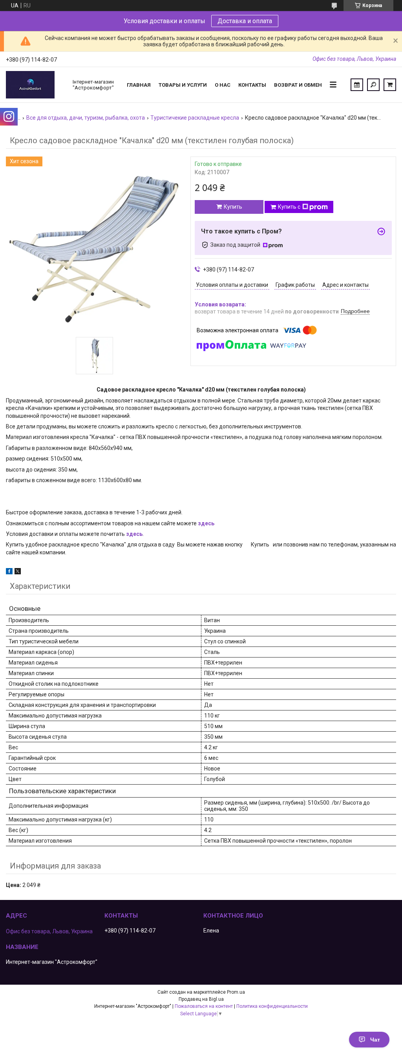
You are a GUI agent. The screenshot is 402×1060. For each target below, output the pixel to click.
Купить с (289, 207)
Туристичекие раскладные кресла (194, 118)
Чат (375, 1039)
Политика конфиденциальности (272, 1006)
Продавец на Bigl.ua (201, 999)
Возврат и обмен (298, 85)
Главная (139, 85)
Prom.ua (236, 992)
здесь (206, 523)
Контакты (252, 85)
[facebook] (9, 572)
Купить (233, 207)
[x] (18, 572)
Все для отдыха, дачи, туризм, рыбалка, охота (85, 118)
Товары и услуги (183, 85)
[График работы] (357, 84)
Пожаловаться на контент (204, 1006)
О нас (222, 85)
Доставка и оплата (244, 21)
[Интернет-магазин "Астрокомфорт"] (35, 84)
